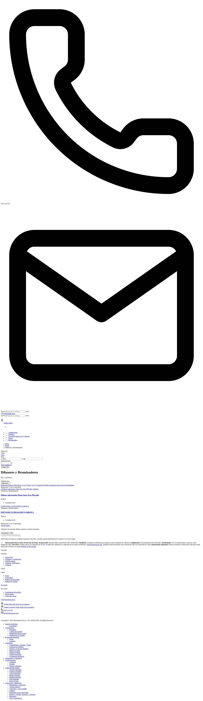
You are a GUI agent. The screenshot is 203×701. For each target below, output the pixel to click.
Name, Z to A (31, 485)
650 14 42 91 (8, 610)
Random (71, 485)
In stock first (64, 485)
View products (6, 465)
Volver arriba (6, 525)
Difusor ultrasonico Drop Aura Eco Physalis (20, 495)
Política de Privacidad (28, 546)
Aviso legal (9, 557)
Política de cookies (11, 581)
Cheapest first (41, 485)
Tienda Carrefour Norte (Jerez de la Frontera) (19, 607)
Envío (7, 576)
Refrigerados (11, 440)
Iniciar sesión (9, 594)
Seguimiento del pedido (13, 592)
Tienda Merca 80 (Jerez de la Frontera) (17, 604)
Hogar (9, 438)
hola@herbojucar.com (8, 407)
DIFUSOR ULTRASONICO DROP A (17, 512)
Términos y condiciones (13, 559)
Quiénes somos (10, 561)
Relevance (6, 483)
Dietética (9, 434)
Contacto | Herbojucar (12, 563)
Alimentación (11, 432)
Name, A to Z (22, 485)
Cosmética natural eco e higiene (17, 436)
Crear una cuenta (10, 596)
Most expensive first (53, 485)
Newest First (12, 485)
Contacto (8, 565)
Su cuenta (4, 585)
